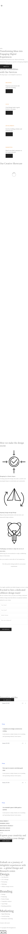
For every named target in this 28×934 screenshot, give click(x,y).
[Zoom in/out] (0, 930)
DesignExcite (12, 927)
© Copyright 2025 (4, 927)
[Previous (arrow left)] (1, 932)
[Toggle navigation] (1, 5)
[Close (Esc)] (5, 930)
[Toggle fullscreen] (2, 930)
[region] (14, 23)
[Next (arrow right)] (5, 932)
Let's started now (20, 559)
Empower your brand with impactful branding (13, 86)
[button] (9, 91)
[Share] (3, 930)
